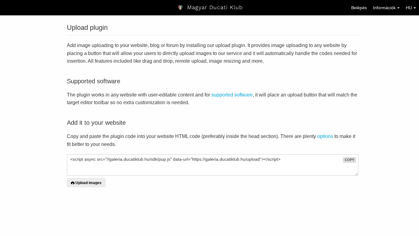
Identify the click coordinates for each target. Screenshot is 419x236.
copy (349, 160)
